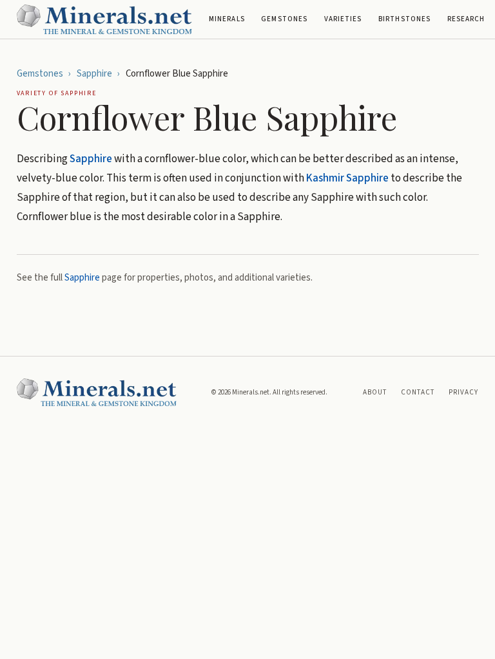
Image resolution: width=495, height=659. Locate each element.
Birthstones (404, 19)
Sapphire (94, 73)
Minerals (227, 19)
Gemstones (284, 19)
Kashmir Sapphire (347, 178)
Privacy (464, 392)
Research (466, 19)
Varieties (343, 19)
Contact (418, 392)
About (375, 392)
